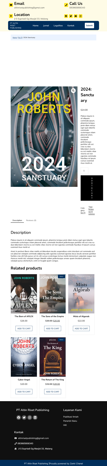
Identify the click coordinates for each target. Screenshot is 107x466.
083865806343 (77, 7)
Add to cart (92, 188)
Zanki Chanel (76, 463)
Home (15, 37)
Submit (89, 25)
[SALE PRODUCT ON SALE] (53, 293)
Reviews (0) (31, 220)
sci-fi (90, 211)
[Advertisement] (53, 63)
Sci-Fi (20, 37)
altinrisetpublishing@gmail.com (33, 438)
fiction (91, 209)
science (91, 214)
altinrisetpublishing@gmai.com (29, 7)
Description (17, 220)
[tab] (17, 220)
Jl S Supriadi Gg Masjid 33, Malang (31, 18)
